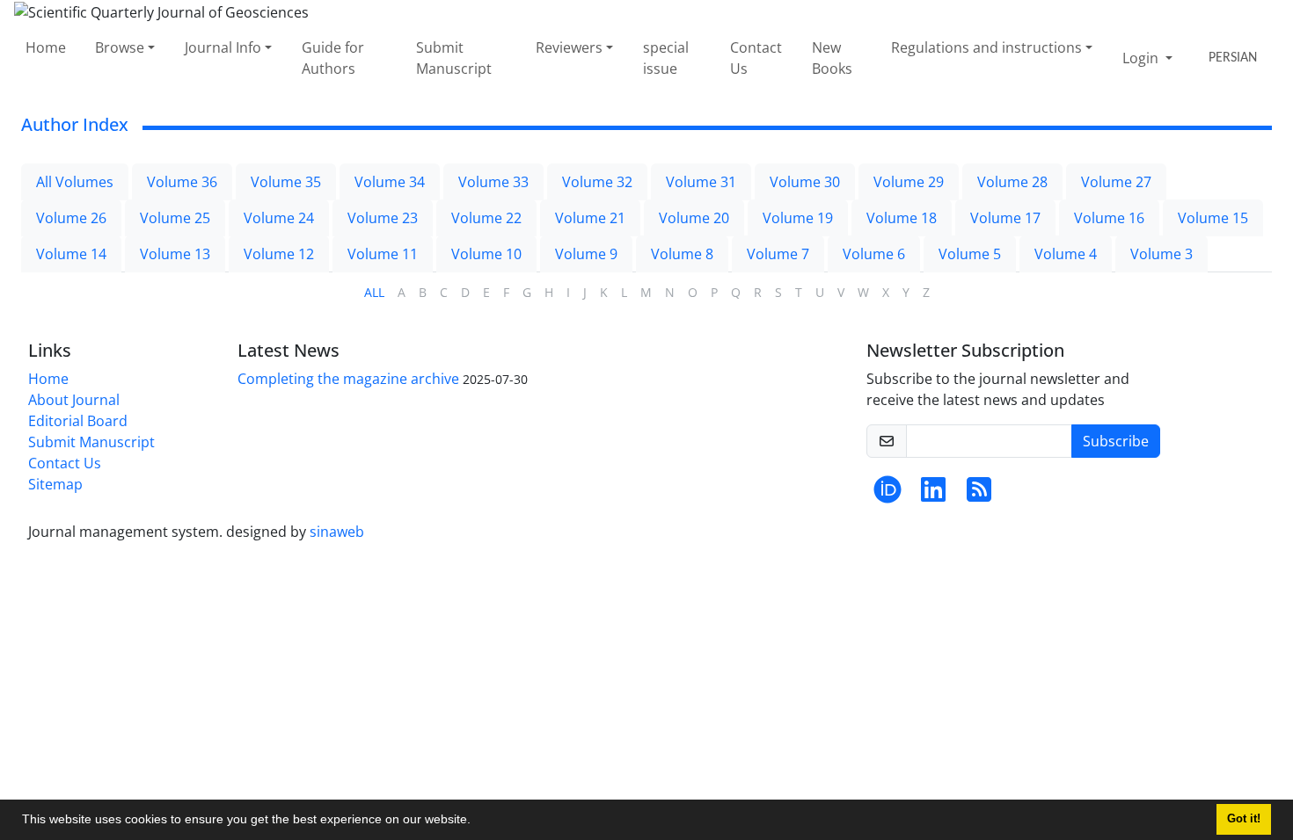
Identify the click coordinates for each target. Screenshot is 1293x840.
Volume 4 (1065, 254)
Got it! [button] (1243, 819)
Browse (119, 47)
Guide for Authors (333, 58)
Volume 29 (908, 182)
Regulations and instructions (986, 47)
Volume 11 (382, 254)
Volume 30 (805, 182)
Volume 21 (590, 218)
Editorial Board (78, 421)
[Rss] (979, 494)
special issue (666, 58)
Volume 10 (486, 254)
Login (1142, 58)
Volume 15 (1213, 218)
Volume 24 (279, 218)
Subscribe (1116, 441)
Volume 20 (694, 218)
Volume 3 (1161, 254)
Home (46, 47)
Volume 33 (493, 182)
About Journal (74, 399)
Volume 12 (279, 254)
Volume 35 (286, 182)
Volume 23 (382, 218)
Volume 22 (486, 218)
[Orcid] (887, 494)
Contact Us (756, 58)
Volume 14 (71, 254)
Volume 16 (1109, 218)
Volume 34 (389, 182)
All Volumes (74, 182)
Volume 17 (1005, 218)
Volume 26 (71, 218)
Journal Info (223, 47)
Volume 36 (182, 182)
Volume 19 (798, 218)
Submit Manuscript (454, 58)
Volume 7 (778, 254)
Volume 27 (1116, 182)
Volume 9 (586, 254)
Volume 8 (682, 254)
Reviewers (569, 47)
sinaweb (337, 531)
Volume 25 (175, 218)
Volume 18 (901, 218)
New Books (832, 58)
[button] (476, 821)
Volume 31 (701, 182)
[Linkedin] (933, 494)
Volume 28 (1012, 182)
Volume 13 (175, 254)
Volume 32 (597, 182)
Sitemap (55, 484)
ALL (374, 292)
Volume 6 (874, 254)
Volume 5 (970, 254)
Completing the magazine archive (348, 378)
